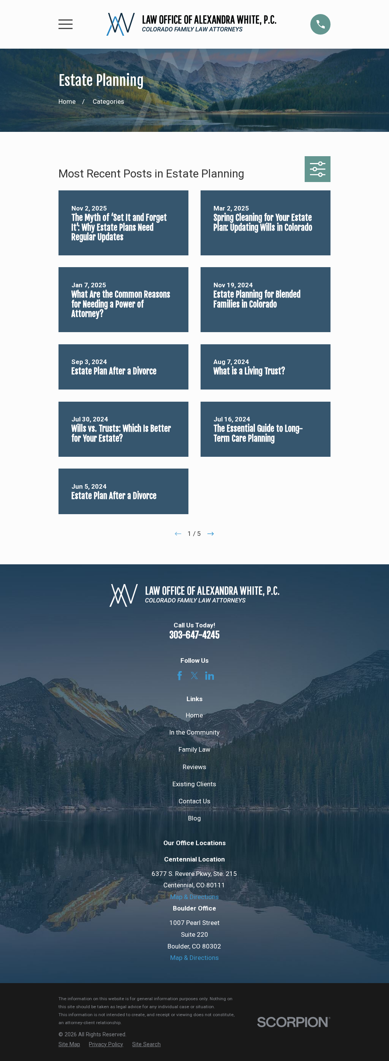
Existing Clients (194, 784)
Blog (194, 818)
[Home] (191, 24)
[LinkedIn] (209, 675)
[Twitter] (194, 675)
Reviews (194, 767)
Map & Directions (194, 897)
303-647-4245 (194, 635)
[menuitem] (69, 1045)
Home (194, 715)
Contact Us (194, 801)
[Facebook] (179, 675)
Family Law (194, 749)
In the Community (194, 732)
